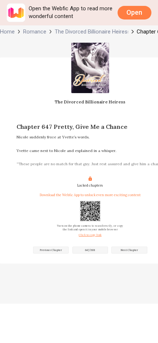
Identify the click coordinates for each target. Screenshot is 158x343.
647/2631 (90, 250)
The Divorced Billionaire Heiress (92, 32)
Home (7, 32)
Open (134, 12)
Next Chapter (129, 250)
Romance (34, 32)
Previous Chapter (51, 250)
